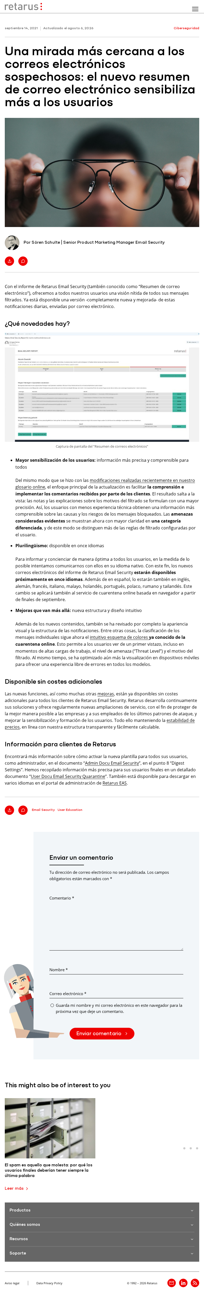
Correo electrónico (67, 993)
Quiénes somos (25, 1225)
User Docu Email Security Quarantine (68, 776)
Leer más (14, 1189)
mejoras (105, 693)
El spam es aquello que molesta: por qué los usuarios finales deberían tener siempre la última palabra (48, 1170)
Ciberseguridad (186, 28)
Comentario (61, 898)
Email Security (43, 810)
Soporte (18, 1253)
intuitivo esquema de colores (119, 637)
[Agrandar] (192, 339)
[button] (184, 1148)
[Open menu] (195, 9)
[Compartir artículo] (9, 261)
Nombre (58, 969)
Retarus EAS (115, 783)
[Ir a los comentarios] (23, 261)
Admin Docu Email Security (112, 763)
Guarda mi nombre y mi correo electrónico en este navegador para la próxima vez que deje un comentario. (119, 1008)
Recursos (19, 1239)
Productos (20, 1210)
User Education (70, 810)
